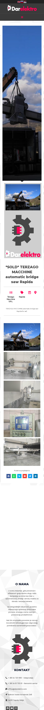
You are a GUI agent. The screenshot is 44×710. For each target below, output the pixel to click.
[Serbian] (25, 2)
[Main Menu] (22, 17)
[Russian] (22, 2)
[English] (19, 2)
